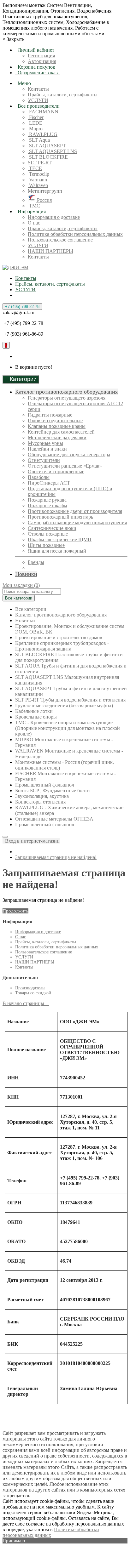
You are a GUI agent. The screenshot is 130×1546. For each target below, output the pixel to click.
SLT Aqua (39, 140)
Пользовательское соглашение (60, 239)
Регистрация (41, 55)
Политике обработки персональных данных (51, 1532)
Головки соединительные (55, 420)
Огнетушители (44, 460)
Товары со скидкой (33, 993)
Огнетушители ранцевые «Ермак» (65, 466)
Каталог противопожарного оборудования (66, 392)
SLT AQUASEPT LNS (52, 151)
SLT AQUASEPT (47, 145)
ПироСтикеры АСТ (49, 483)
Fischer (36, 117)
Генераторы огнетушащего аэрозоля (66, 398)
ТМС (34, 205)
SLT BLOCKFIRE (48, 157)
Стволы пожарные (48, 534)
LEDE (35, 123)
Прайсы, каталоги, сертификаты (63, 94)
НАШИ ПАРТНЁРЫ (50, 251)
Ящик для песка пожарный (57, 551)
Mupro (35, 128)
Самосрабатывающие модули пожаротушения (77, 522)
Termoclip (38, 174)
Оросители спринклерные (56, 471)
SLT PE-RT (40, 162)
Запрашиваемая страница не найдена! (56, 857)
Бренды (36, 562)
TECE (35, 168)
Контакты (38, 89)
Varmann (37, 179)
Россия (44, 200)
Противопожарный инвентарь (60, 517)
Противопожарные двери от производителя (75, 511)
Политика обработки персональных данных (75, 234)
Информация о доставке (54, 217)
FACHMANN (43, 111)
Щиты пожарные (46, 545)
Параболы (39, 477)
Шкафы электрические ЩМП (60, 539)
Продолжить (15, 910)
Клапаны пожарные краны (57, 426)
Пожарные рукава (47, 500)
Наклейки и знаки (47, 449)
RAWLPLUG (42, 134)
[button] (31, 841)
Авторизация (42, 61)
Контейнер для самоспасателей (61, 432)
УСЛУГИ (38, 100)
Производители (30, 988)
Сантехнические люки (52, 528)
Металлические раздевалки (57, 437)
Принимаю (14, 1540)
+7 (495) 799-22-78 (22, 306)
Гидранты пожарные (50, 415)
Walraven (38, 185)
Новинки (26, 574)
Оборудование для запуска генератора (69, 454)
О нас (34, 222)
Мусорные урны (45, 443)
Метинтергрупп (45, 191)
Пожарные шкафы (47, 505)
